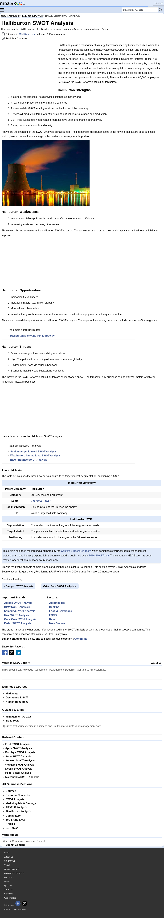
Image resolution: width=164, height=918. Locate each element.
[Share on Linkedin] (18, 654)
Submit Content (15, 844)
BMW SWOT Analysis (17, 607)
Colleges (8, 877)
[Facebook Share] (5, 654)
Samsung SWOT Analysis (19, 611)
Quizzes (8, 886)
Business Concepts (18, 795)
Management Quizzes (19, 716)
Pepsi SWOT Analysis (18, 773)
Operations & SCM (17, 697)
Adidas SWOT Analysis (18, 602)
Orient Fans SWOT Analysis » (59, 586)
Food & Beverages (60, 611)
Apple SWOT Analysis (18, 748)
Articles (10, 823)
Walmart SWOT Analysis (19, 764)
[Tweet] (11, 654)
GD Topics (12, 828)
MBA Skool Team (27, 34)
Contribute (80, 638)
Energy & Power (40, 501)
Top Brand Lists (15, 819)
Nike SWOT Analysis (16, 615)
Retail (52, 619)
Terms (7, 865)
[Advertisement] (28, 65)
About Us (156, 663)
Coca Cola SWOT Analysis (20, 619)
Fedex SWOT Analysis (17, 623)
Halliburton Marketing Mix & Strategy (32, 335)
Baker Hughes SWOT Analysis (28, 459)
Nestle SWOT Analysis (18, 768)
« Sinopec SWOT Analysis (18, 586)
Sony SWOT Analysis (18, 756)
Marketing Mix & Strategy (21, 803)
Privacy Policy (11, 869)
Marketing (12, 693)
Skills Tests (12, 720)
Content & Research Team (76, 551)
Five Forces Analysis (18, 811)
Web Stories (10, 898)
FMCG (53, 615)
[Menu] (4, 9)
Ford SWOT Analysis (17, 744)
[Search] (161, 10)
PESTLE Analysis (16, 807)
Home (7, 853)
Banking (54, 607)
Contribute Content (14, 873)
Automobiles (57, 602)
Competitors (13, 815)
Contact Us (9, 861)
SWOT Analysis (15, 799)
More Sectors (57, 623)
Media (7, 881)
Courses (158, 3)
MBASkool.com (20, 909)
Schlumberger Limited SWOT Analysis (33, 451)
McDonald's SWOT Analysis (22, 777)
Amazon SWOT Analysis (20, 760)
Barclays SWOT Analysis (20, 752)
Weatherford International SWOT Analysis (35, 455)
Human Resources (17, 701)
